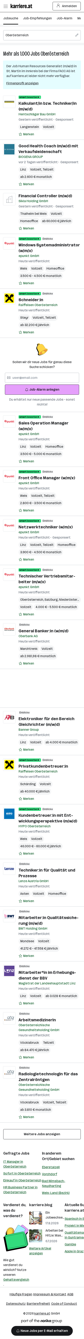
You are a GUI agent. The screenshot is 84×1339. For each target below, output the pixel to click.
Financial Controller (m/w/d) (45, 195)
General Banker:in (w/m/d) (43, 630)
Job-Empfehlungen (37, 18)
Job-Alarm (64, 18)
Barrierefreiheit (38, 1304)
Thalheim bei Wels (33, 214)
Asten (24, 894)
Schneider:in (31, 299)
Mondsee (27, 941)
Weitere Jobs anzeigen (42, 1134)
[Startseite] (22, 6)
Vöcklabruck (29, 1043)
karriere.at (42, 1313)
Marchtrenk (29, 649)
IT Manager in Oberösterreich (14, 1164)
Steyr (24, 318)
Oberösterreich (55, 53)
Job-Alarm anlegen (44, 389)
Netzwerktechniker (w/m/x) (46, 527)
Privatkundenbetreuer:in (43, 766)
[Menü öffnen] (5, 6)
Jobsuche (10, 18)
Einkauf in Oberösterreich (22, 1180)
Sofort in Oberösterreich (22, 1173)
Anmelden (69, 6)
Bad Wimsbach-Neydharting (53, 1183)
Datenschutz (16, 1304)
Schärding (28, 784)
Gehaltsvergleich (16, 1280)
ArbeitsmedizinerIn (37, 1019)
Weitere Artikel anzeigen (40, 1250)
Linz (23, 169)
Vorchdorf (49, 1174)
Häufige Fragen (21, 1294)
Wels (23, 268)
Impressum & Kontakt (49, 1294)
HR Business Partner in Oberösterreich (20, 1189)
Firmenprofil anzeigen (22, 83)
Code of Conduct (64, 1304)
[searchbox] (42, 35)
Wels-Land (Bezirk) (56, 1193)
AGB (70, 1294)
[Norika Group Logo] (41, 1322)
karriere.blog (40, 1205)
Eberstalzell (51, 1167)
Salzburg (51, 600)
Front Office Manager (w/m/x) (47, 477)
